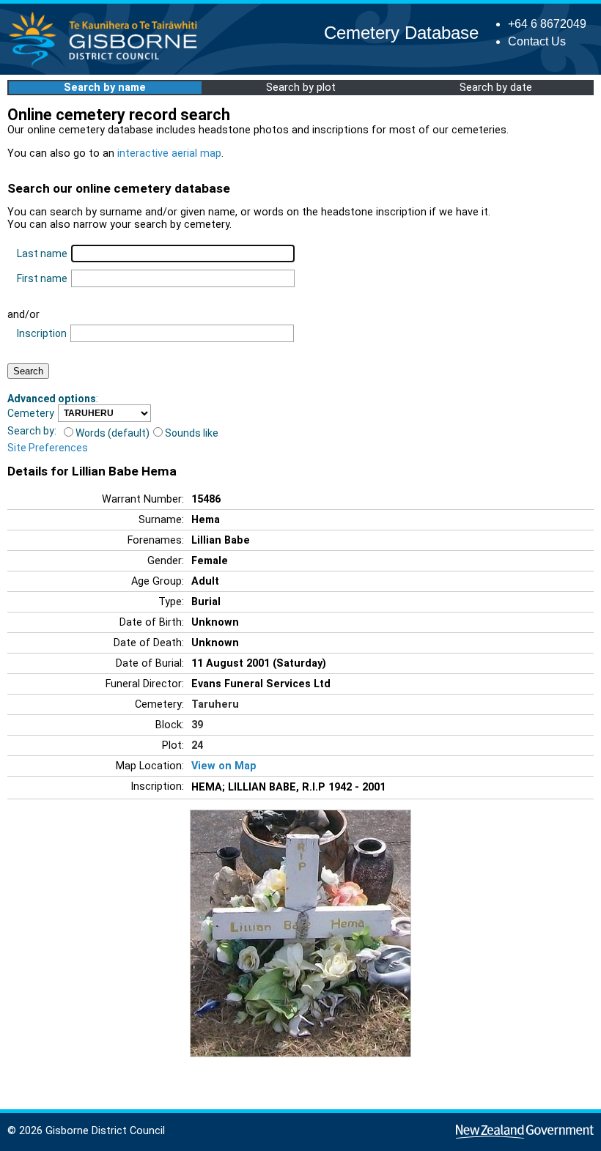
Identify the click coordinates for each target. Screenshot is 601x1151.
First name (42, 278)
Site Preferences (47, 448)
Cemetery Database (401, 32)
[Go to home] (107, 65)
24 (197, 745)
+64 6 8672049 (547, 24)
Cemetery (30, 413)
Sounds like (191, 433)
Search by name (105, 87)
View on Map (224, 766)
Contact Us (537, 41)
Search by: (31, 431)
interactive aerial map (169, 153)
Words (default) (112, 433)
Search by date (496, 87)
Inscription (42, 333)
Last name (42, 253)
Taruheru (215, 704)
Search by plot (301, 87)
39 (197, 725)
